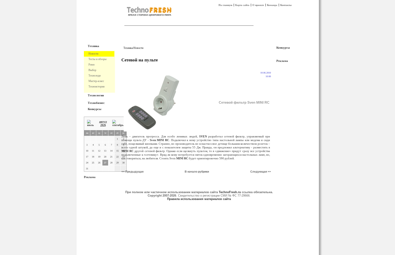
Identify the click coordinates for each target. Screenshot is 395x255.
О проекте (258, 5)
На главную (225, 5)
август (103, 121)
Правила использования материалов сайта (199, 199)
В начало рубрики (197, 171)
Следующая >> (260, 171)
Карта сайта (242, 5)
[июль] (90, 123)
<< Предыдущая (132, 171)
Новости (138, 48)
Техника (93, 46)
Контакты (286, 5)
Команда (272, 5)
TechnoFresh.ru (230, 192)
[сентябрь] (118, 123)
